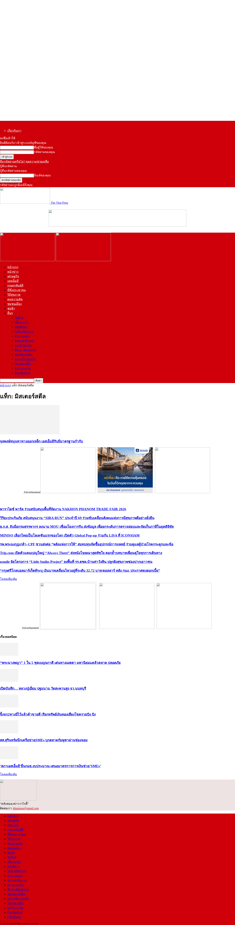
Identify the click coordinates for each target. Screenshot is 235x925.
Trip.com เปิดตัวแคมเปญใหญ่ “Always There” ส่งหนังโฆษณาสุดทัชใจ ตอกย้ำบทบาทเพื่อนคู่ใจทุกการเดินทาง (81, 553)
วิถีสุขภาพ (13, 294)
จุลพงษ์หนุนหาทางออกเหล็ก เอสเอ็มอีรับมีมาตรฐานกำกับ (41, 441)
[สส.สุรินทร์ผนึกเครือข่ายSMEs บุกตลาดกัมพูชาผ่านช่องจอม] (9, 732)
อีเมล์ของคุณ (42, 175)
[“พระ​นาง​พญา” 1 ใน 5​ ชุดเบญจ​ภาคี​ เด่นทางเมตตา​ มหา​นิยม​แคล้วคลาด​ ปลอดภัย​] (9, 654)
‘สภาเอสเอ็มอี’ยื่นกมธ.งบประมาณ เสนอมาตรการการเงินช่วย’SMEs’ (50, 766)
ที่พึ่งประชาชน (16, 290)
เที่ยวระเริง (21, 322)
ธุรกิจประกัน (23, 368)
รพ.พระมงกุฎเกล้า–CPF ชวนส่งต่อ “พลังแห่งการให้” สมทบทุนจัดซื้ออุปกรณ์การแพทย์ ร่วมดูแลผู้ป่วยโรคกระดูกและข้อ (86, 544)
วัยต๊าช (19, 317)
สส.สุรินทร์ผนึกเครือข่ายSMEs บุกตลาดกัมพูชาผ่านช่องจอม (44, 740)
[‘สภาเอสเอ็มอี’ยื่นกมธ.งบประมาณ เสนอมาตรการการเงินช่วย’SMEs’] (9, 758)
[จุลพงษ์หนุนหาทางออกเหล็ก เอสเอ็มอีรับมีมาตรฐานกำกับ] (29, 433)
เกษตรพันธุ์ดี (15, 285)
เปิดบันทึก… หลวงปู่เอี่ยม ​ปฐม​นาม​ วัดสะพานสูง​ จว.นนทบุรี (43, 688)
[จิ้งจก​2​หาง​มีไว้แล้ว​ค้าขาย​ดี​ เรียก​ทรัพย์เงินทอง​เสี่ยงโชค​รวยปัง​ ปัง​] (9, 706)
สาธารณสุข (22, 336)
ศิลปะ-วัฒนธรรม (25, 349)
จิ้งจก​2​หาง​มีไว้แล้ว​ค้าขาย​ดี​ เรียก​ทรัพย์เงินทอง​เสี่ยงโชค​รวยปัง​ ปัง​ (48, 714)
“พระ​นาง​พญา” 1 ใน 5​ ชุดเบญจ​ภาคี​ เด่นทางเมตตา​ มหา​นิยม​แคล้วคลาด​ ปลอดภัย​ (60, 663)
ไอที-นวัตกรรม (24, 331)
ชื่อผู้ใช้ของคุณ (43, 147)
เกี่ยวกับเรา (14, 130)
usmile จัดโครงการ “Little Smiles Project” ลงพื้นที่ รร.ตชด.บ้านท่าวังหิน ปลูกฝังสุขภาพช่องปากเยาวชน (76, 562)
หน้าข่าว (12, 271)
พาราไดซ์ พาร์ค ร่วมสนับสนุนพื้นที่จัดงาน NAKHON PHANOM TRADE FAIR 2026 (63, 509)
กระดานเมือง (23, 345)
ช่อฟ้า (11, 308)
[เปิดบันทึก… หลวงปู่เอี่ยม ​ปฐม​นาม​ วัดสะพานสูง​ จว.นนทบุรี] (9, 680)
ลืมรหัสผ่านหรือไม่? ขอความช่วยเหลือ (24, 161)
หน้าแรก (12, 267)
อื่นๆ (10, 313)
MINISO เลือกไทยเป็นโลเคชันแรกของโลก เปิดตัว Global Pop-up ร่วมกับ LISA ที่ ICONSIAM (70, 535)
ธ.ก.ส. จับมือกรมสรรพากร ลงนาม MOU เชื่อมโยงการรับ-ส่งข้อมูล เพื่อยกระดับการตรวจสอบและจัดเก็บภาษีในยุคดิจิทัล (87, 527)
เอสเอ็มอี (13, 280)
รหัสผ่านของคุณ (44, 152)
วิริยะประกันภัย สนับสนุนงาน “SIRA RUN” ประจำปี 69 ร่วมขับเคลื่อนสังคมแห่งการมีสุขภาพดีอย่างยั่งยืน (77, 518)
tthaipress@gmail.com (26, 808)
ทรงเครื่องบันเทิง (25, 359)
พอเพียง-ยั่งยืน (23, 354)
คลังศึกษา (21, 326)
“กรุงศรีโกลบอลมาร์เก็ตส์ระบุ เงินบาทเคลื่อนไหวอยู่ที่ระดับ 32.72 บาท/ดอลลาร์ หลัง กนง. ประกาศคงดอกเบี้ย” (80, 570)
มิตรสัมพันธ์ (22, 372)
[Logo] (28, 260)
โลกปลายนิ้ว (23, 363)
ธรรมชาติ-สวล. (24, 340)
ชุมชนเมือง (14, 303)
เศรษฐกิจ (13, 276)
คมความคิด (15, 299)
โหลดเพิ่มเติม (8, 579)
